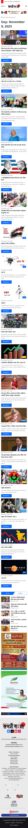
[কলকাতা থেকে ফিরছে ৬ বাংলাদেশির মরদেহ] (5, 622)
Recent (7, 593)
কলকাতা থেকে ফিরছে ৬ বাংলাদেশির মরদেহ (12, 1)
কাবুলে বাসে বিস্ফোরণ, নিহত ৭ (9, 516)
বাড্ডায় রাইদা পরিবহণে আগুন (8, 332)
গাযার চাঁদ (3, 578)
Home (3, 17)
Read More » (6, 60)
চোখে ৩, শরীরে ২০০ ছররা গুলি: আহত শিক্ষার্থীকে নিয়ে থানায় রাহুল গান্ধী (18, 613)
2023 (7, 17)
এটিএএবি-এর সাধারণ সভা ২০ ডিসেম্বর (11, 81)
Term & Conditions (14, 825)
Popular (20, 593)
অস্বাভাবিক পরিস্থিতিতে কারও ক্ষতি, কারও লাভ (13, 362)
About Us (7, 822)
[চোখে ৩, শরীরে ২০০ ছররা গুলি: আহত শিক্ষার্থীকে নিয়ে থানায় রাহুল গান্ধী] (5, 613)
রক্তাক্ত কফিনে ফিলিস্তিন (8, 243)
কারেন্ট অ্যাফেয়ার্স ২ (6, 488)
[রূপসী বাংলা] (14, 6)
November (11, 17)
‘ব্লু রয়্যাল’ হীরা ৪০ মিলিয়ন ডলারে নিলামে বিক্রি (13, 426)
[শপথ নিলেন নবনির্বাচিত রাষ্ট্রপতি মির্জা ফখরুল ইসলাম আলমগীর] (5, 599)
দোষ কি (3, 272)
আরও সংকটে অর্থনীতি (6, 547)
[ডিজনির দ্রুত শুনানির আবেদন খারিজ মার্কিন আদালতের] (5, 606)
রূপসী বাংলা (23, 820)
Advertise (13, 822)
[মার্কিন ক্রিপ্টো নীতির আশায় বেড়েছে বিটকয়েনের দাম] (5, 629)
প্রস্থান (3, 303)
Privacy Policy (19, 822)
